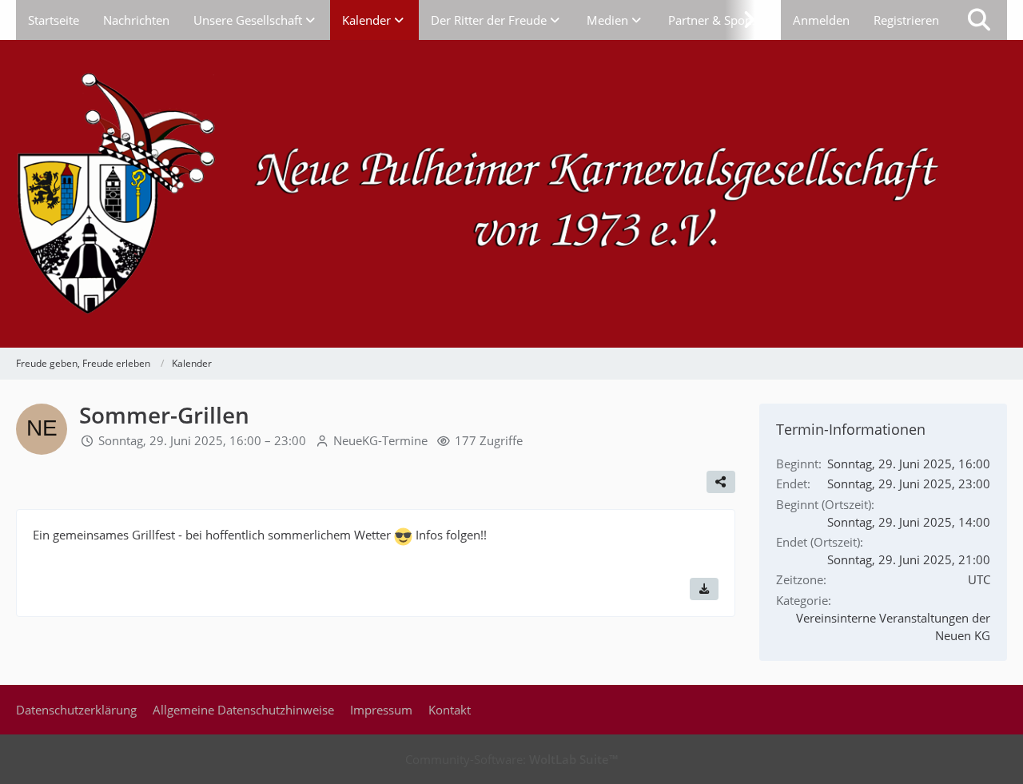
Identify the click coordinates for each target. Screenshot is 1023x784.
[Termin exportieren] (704, 589)
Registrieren (906, 20)
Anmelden (821, 20)
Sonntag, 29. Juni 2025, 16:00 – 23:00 (202, 440)
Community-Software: (511, 759)
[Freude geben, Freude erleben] (511, 194)
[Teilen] (721, 482)
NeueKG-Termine (380, 440)
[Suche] (979, 20)
